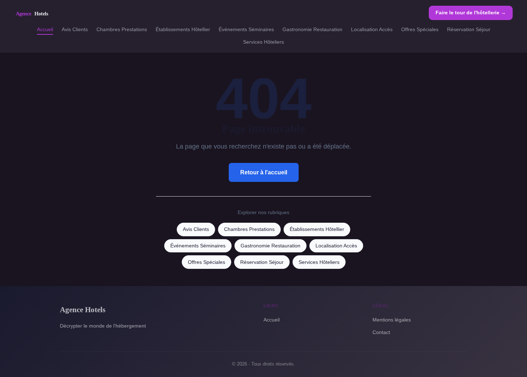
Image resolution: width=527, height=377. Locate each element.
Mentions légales (391, 320)
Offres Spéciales (419, 29)
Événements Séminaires (246, 29)
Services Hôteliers (263, 42)
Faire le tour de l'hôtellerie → (471, 12)
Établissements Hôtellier (183, 29)
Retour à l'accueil (263, 172)
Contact (381, 332)
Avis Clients (75, 29)
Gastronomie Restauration (312, 29)
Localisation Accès (372, 29)
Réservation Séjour (468, 29)
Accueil (45, 29)
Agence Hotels (82, 309)
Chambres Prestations (121, 29)
